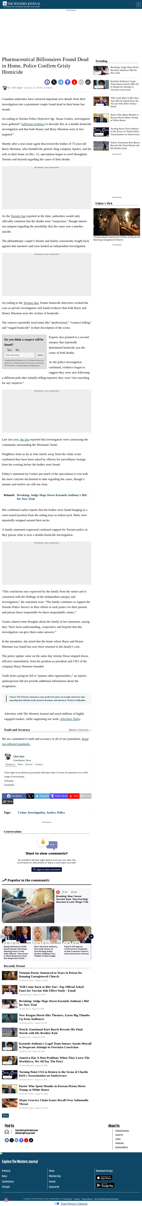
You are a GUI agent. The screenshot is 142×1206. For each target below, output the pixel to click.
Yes (9, 350)
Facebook (9, 784)
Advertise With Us (121, 1147)
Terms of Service (87, 1199)
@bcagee (8, 780)
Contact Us (119, 1134)
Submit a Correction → (80, 730)
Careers (118, 1139)
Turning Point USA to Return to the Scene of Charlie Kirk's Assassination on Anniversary (125, 131)
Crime (22, 812)
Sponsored (54, 1186)
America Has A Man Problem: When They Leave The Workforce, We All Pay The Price (54, 1059)
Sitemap (77, 1199)
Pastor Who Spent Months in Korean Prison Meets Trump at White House (125, 117)
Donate (52, 1181)
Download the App (104, 1170)
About (51, 1170)
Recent (29, 764)
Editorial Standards (122, 1130)
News (4, 1176)
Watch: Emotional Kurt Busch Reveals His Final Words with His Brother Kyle (125, 145)
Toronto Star (30, 302)
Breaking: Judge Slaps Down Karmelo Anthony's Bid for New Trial (125, 70)
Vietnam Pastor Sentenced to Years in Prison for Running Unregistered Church (116, 238)
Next (5, 1115)
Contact (39, 764)
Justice (50, 812)
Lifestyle (6, 1186)
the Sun (24, 439)
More (20, 764)
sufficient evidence (33, 124)
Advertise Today (70, 719)
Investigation (36, 812)
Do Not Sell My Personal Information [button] (107, 1199)
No (17, 350)
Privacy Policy (23, 365)
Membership (55, 1176)
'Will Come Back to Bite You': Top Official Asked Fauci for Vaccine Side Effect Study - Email (125, 102)
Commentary (8, 1181)
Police (61, 812)
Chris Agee (18, 756)
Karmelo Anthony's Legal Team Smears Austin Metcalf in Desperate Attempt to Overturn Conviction (125, 85)
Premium (6, 1170)
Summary (10, 764)
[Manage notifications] (6, 1200)
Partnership (119, 1143)
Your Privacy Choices (74, 1203)
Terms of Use (35, 365)
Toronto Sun (18, 216)
